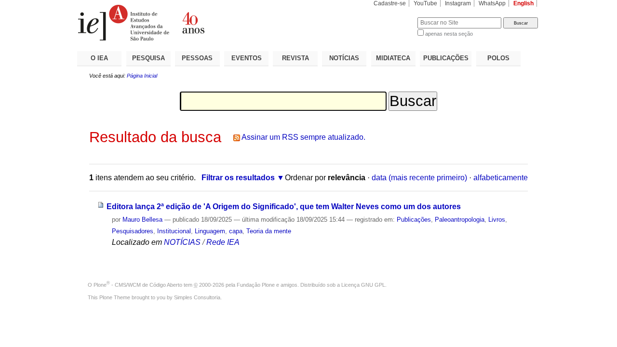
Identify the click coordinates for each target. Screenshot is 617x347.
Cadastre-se (390, 3)
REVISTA (295, 58)
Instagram (458, 3)
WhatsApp (492, 3)
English (523, 3)
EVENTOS (246, 58)
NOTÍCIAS (344, 58)
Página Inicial (142, 76)
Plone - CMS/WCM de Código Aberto (138, 285)
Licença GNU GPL (363, 285)
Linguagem (210, 231)
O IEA (99, 58)
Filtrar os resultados (238, 178)
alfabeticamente (500, 178)
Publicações (414, 219)
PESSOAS (197, 58)
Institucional (174, 231)
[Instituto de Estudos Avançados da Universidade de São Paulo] (192, 22)
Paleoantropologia (459, 219)
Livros (496, 219)
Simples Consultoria (197, 297)
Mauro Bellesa (142, 219)
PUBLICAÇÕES (446, 58)
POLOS (498, 58)
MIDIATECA (393, 58)
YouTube (425, 3)
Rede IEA (223, 242)
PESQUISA (148, 58)
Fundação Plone (256, 285)
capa (235, 231)
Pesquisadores (132, 231)
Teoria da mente (268, 231)
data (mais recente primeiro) (419, 178)
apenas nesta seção (449, 34)
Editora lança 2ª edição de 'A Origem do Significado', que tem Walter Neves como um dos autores (284, 206)
